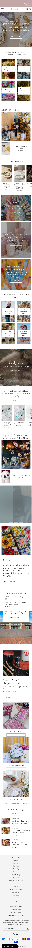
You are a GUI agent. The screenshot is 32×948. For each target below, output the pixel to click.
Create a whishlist (16, 735)
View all (16, 400)
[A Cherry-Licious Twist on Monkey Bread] (6, 842)
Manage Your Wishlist (16, 889)
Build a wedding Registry (16, 803)
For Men (16, 872)
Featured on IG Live (16, 880)
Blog (16, 898)
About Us (16, 895)
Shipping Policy (16, 909)
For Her (16, 863)
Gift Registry (16, 892)
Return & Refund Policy (16, 915)
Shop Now (15, 37)
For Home (16, 860)
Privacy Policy (16, 912)
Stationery (16, 878)
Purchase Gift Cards (16, 769)
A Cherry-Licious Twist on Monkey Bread (19, 844)
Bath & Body (16, 875)
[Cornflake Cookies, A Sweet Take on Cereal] (6, 830)
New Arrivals (16, 857)
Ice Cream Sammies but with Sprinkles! (20, 822)
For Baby (16, 869)
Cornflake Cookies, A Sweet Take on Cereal (21, 832)
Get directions (13, 617)
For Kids (16, 866)
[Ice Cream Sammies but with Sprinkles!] (6, 821)
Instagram (16, 901)
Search (16, 886)
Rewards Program (16, 906)
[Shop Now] (16, 208)
